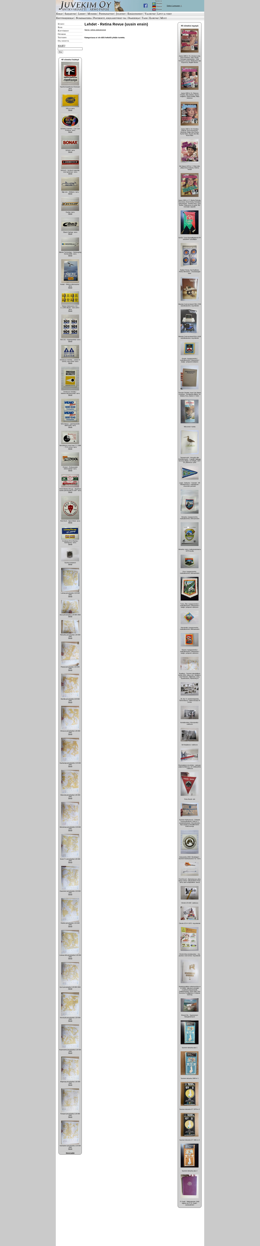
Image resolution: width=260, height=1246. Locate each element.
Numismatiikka (84, 18)
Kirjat (59, 13)
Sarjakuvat (70, 13)
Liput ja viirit (164, 13)
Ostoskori (62, 34)
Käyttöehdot (63, 30)
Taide (145, 18)
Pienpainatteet (106, 13)
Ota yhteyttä (63, 40)
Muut (163, 18)
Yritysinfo (62, 37)
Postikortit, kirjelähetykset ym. (109, 18)
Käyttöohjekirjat (65, 18)
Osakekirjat (134, 18)
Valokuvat (150, 13)
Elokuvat (154, 18)
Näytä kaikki (70, 1153)
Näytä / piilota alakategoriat (95, 30)
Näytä (70, 90)
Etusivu (61, 23)
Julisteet (120, 13)
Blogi (60, 27)
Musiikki (92, 13)
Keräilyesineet (135, 13)
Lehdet (81, 13)
